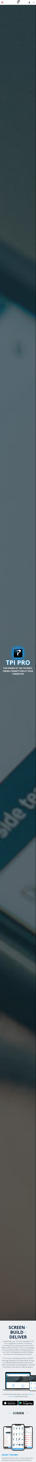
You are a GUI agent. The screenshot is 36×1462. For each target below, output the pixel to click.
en (33, 2)
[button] (10, 1403)
